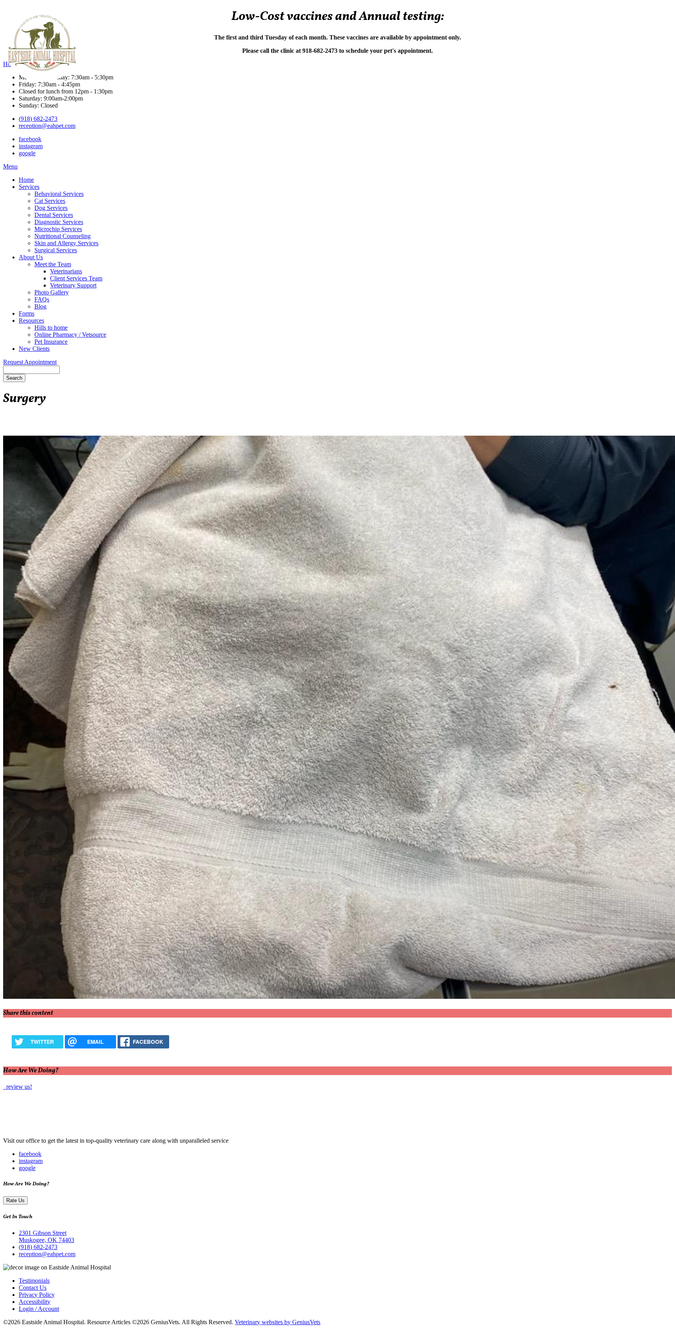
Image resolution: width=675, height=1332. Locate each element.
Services (29, 186)
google (27, 153)
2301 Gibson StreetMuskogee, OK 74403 (46, 1236)
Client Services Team (76, 278)
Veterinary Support (73, 285)
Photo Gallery (51, 292)
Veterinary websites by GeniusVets (277, 1322)
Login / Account (39, 1308)
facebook (30, 139)
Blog (40, 306)
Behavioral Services (59, 193)
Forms (26, 313)
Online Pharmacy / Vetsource (70, 334)
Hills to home (51, 327)
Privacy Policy (37, 1294)
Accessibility (34, 1301)
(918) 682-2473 (38, 118)
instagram (31, 146)
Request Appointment (30, 362)
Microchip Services (58, 229)
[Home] (52, 1127)
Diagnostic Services (58, 222)
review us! (18, 1086)
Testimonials (34, 1280)
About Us (31, 257)
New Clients (34, 348)
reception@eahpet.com (47, 125)
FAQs (41, 299)
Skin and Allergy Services (66, 243)
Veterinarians (66, 271)
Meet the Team (52, 264)
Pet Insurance (51, 341)
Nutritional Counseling (62, 236)
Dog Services (51, 208)
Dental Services (53, 215)
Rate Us (15, 1200)
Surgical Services (55, 250)
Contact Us (32, 1287)
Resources (31, 320)
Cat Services (49, 200)
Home (26, 179)
